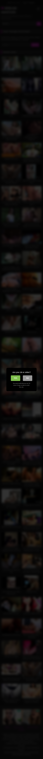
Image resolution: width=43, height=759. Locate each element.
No (27, 378)
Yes (15, 378)
